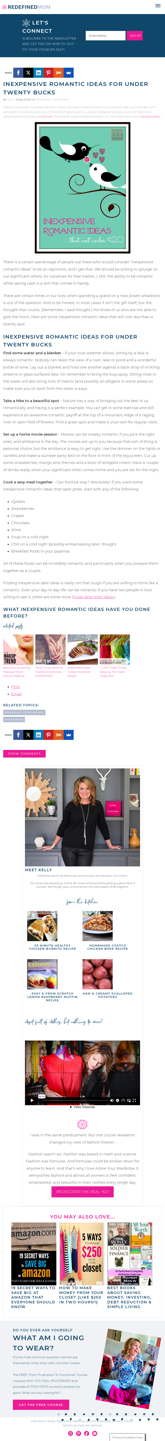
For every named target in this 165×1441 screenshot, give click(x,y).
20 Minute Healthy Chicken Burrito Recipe (52, 947)
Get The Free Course (41, 1405)
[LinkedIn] (38, 73)
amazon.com (45, 116)
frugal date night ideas (92, 597)
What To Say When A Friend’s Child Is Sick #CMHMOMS (48, 672)
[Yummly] (59, 73)
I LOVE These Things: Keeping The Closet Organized (113, 672)
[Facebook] (18, 73)
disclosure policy (150, 116)
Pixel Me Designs (90, 1425)
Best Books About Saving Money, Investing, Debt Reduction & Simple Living (129, 1297)
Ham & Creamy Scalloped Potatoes (108, 995)
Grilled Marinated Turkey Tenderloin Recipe (79, 672)
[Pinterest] (48, 73)
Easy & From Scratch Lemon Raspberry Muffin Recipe (52, 997)
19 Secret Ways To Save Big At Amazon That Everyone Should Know (33, 1297)
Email (16, 694)
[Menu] (158, 5)
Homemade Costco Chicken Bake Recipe (107, 947)
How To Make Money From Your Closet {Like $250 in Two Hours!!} (81, 1295)
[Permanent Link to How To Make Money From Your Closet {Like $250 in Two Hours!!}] (81, 1283)
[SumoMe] (69, 73)
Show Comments (24, 754)
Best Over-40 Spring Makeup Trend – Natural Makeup (16, 672)
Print (15, 687)
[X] (28, 73)
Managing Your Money (53, 99)
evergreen (14, 719)
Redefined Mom (26, 7)
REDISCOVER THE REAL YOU (82, 1192)
